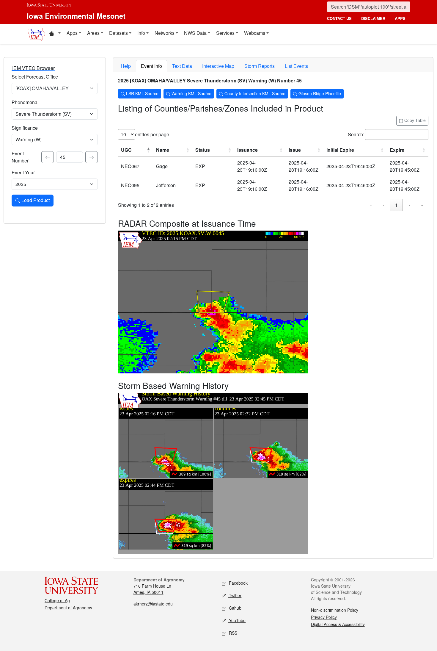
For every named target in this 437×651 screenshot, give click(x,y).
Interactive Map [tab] (218, 65)
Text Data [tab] (182, 65)
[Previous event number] (47, 157)
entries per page (152, 134)
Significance (25, 127)
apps (400, 18)
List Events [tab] (296, 65)
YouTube (237, 620)
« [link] (371, 204)
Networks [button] (165, 32)
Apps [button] (72, 32)
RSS (232, 633)
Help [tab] (126, 65)
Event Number (20, 157)
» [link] (422, 204)
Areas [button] (93, 32)
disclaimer (373, 18)
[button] (54, 33)
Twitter (234, 595)
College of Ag (57, 600)
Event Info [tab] (151, 65)
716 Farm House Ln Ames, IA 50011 (152, 589)
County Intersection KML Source (254, 93)
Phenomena (24, 102)
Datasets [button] (118, 32)
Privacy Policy (324, 617)
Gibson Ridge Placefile (319, 93)
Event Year (23, 172)
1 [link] (396, 204)
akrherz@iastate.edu (153, 604)
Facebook (238, 583)
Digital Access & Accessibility (338, 624)
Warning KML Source (190, 93)
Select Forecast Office (35, 76)
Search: (356, 134)
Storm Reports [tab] (259, 65)
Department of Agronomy (68, 608)
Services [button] (225, 32)
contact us (339, 18)
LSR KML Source (141, 93)
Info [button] (141, 32)
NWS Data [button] (195, 32)
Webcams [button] (254, 32)
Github (234, 608)
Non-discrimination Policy (334, 610)
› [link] (409, 204)
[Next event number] (91, 157)
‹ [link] (383, 204)
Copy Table (414, 120)
